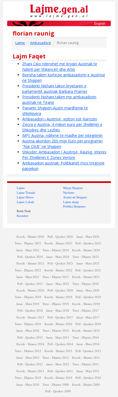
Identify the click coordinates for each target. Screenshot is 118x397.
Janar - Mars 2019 (27, 304)
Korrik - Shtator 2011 (30, 371)
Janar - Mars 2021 (57, 283)
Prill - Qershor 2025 (88, 243)
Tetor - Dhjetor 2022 (28, 270)
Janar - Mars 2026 (87, 236)
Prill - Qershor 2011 (60, 371)
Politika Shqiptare (74, 206)
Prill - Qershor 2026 (60, 236)
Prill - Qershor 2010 (88, 377)
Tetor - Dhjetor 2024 (56, 250)
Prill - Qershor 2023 (60, 263)
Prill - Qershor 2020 (60, 290)
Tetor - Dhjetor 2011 (85, 364)
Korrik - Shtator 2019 (58, 297)
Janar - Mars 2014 (87, 344)
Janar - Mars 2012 (57, 364)
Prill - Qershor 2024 (30, 256)
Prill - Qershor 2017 (60, 317)
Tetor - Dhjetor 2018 (56, 304)
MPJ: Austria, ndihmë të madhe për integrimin (62, 135)
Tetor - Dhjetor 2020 (85, 283)
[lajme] (59, 10)
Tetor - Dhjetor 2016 (28, 324)
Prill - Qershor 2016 (88, 324)
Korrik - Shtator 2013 (58, 351)
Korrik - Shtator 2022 (58, 270)
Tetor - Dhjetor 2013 (28, 351)
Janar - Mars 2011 (87, 371)
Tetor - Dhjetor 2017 (85, 310)
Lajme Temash (26, 192)
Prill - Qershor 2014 (60, 344)
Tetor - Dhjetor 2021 (56, 277)
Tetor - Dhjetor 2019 (28, 297)
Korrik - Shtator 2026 (30, 236)
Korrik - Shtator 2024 (86, 250)
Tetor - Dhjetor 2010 (28, 377)
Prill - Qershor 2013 (88, 351)
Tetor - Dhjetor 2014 (85, 337)
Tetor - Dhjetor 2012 (56, 357)
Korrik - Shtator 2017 (30, 317)
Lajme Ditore (25, 197)
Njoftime (68, 192)
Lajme (20, 42)
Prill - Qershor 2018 (30, 310)
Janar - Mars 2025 (27, 250)
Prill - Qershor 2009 (58, 391)
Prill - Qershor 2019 (88, 297)
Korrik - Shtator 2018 (86, 304)
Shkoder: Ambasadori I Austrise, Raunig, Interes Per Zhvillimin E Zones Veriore (64, 154)
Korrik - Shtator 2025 (58, 243)
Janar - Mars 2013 (27, 357)
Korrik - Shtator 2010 (58, 377)
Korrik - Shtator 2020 (30, 290)
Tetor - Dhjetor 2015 (56, 330)
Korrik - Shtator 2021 (86, 277)
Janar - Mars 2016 (27, 330)
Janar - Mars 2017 (87, 317)
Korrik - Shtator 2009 (86, 384)
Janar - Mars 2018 (57, 310)
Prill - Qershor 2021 (30, 283)
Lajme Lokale (25, 202)
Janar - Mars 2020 (87, 290)
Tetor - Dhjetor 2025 (28, 243)
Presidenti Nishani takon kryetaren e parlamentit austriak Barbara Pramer (54, 88)
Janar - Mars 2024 (57, 256)
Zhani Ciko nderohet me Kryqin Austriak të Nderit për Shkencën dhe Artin (59, 66)
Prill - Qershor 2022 (88, 270)
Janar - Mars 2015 (57, 337)
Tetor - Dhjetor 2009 (56, 384)
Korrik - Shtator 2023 (30, 263)
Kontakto (23, 215)
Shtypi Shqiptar (73, 188)
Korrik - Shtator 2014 (30, 344)
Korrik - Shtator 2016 (58, 324)
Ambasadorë (40, 42)
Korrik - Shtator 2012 (86, 357)
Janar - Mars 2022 (27, 277)
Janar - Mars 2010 (27, 384)
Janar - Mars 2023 (87, 263)
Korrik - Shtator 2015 (86, 330)
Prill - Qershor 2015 (30, 337)
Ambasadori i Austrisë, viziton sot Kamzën (59, 118)
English (99, 24)
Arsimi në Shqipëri (75, 197)
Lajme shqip (71, 202)
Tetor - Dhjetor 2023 (85, 256)
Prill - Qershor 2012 (30, 364)
